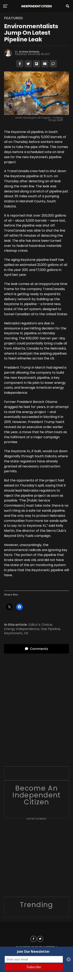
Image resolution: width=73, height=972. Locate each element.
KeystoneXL (13, 633)
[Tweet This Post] (28, 63)
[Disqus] (36, 704)
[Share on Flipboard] (36, 63)
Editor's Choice (40, 624)
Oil (26, 633)
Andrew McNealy (29, 51)
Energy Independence (21, 629)
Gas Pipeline (50, 629)
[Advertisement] (36, 859)
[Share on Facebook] (20, 63)
